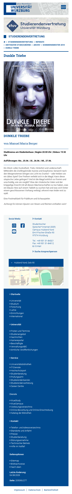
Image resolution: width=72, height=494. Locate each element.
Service (14, 358)
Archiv (36, 45)
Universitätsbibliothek (21, 364)
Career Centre (17, 386)
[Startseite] (4, 42)
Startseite (15, 294)
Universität (16, 300)
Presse (14, 434)
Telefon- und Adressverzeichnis (26, 427)
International (17, 316)
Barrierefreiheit (51, 490)
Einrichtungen (17, 313)
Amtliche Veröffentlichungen (24, 350)
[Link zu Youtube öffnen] (13, 231)
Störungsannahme (19, 440)
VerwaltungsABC (19, 346)
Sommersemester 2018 (54, 45)
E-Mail (38, 246)
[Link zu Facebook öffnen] (21, 226)
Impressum (19, 490)
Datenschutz (34, 490)
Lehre (13, 310)
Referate (40, 42)
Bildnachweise (18, 464)
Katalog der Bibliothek (21, 413)
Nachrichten (16, 337)
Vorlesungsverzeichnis (21, 407)
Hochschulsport (18, 370)
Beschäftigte (17, 343)
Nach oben (16, 467)
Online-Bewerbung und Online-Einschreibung (32, 410)
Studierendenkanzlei (20, 380)
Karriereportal (17, 340)
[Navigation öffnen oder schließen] (63, 7)
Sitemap (15, 460)
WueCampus (17, 403)
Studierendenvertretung (27, 36)
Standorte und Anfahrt (21, 430)
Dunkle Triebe (12, 48)
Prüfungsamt (17, 377)
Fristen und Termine (20, 331)
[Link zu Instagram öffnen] (13, 226)
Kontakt (38, 219)
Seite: (12, 480)
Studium (15, 304)
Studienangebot (18, 334)
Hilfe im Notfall (18, 446)
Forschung (16, 307)
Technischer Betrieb (20, 443)
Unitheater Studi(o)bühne (18, 45)
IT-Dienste (16, 367)
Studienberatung (18, 373)
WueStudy (16, 400)
